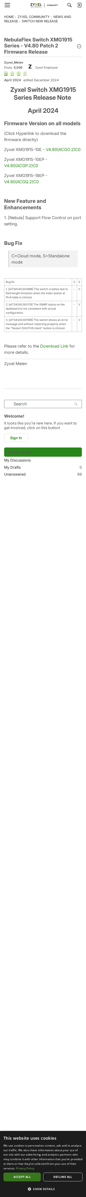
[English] (43, 5)
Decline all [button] (62, 1177)
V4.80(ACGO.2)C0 (63, 149)
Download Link (54, 346)
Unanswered (43, 474)
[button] (79, 47)
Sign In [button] (16, 438)
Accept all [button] (22, 1177)
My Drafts (43, 467)
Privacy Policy (25, 1168)
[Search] (69, 5)
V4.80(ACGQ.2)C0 (21, 181)
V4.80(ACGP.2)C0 (21, 165)
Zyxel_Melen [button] (13, 62)
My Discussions (17, 460)
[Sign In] (79, 5)
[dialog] (43, 1164)
